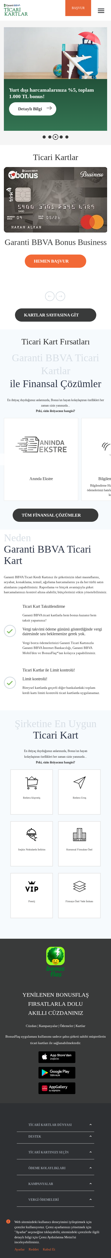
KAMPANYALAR (40, 1184)
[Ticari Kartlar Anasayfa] (16, 10)
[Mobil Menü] (101, 11)
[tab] (44, 137)
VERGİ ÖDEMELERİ (43, 1200)
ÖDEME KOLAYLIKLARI (47, 1168)
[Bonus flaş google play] (56, 1073)
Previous (6, 459)
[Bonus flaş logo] (56, 961)
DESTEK (34, 1136)
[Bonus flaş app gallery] (56, 1088)
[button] (50, 297)
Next (105, 459)
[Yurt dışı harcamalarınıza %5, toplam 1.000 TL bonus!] (55, 79)
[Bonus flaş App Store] (56, 1057)
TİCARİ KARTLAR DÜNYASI (50, 1125)
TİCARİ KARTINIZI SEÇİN (48, 1152)
